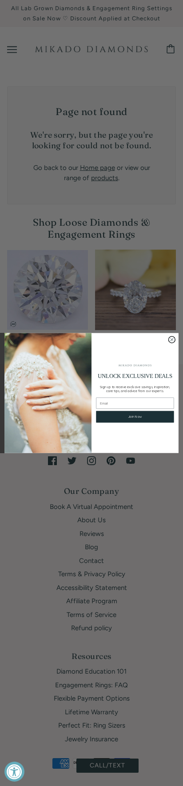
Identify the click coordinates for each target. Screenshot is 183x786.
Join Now (135, 417)
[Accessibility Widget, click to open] (14, 772)
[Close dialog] (171, 339)
